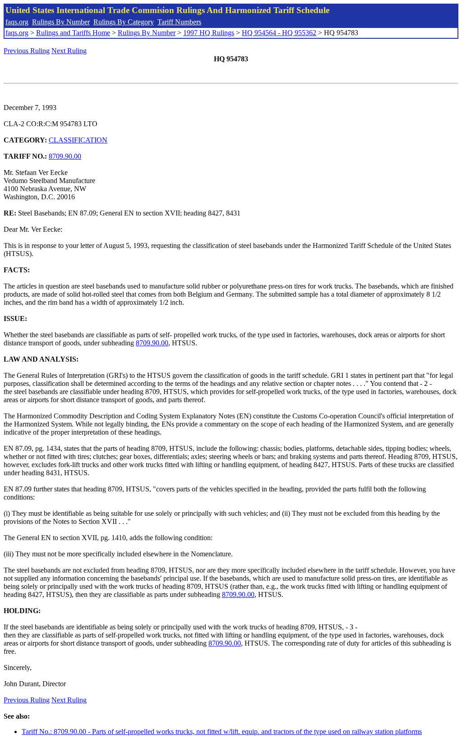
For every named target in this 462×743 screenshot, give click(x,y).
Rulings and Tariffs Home (73, 33)
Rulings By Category (123, 22)
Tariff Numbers (179, 22)
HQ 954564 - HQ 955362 (279, 33)
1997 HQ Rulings (208, 33)
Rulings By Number (61, 22)
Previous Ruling (27, 51)
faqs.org (16, 22)
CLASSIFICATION (78, 140)
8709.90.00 (65, 156)
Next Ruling (69, 51)
